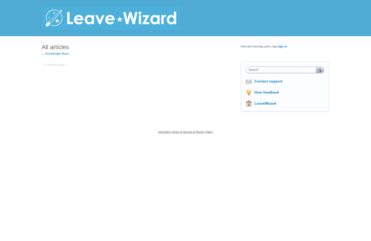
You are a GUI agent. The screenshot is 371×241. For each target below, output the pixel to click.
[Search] (320, 70)
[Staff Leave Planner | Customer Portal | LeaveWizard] (111, 18)
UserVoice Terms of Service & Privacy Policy (185, 131)
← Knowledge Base (55, 53)
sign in (282, 46)
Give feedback (266, 92)
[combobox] (282, 70)
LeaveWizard (265, 103)
